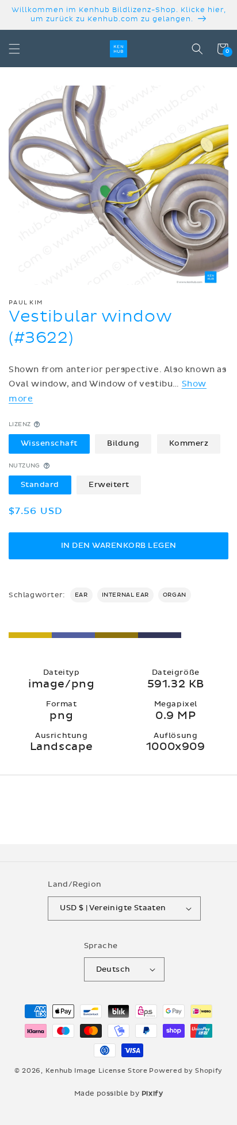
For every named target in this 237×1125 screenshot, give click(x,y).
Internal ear (125, 595)
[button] (14, 48)
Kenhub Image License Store (96, 1070)
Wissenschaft (49, 443)
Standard (40, 484)
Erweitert (109, 484)
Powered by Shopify (186, 1070)
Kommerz (189, 443)
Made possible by (118, 1093)
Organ (174, 595)
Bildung (123, 443)
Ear (81, 595)
